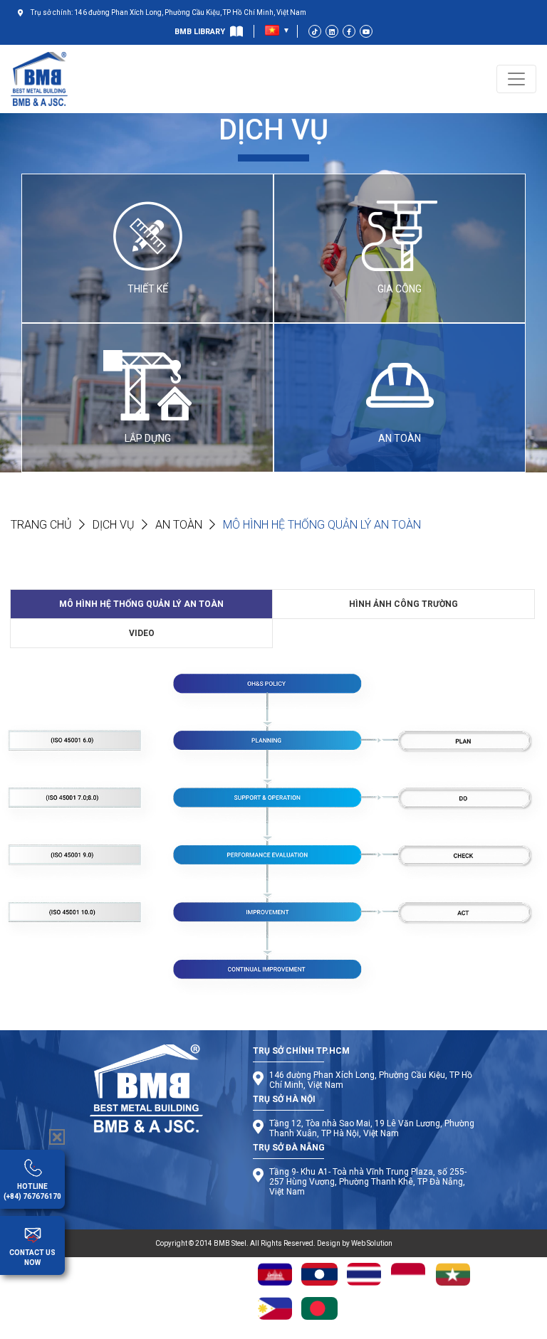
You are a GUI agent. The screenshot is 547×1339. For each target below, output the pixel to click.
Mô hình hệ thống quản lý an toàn (141, 604)
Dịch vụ (114, 524)
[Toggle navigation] (516, 79)
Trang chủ (41, 524)
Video (142, 633)
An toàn (178, 524)
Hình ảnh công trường (403, 604)
